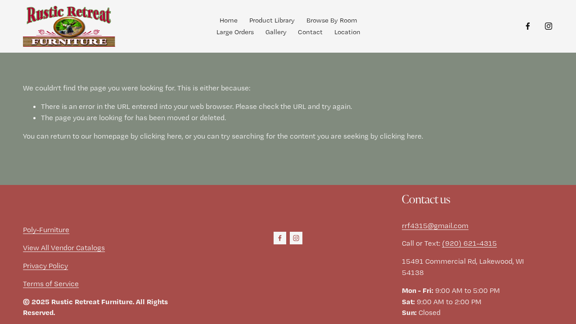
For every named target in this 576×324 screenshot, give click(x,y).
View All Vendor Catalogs (64, 247)
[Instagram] (548, 26)
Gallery (276, 32)
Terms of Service (51, 283)
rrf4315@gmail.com (435, 225)
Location (347, 32)
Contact (310, 32)
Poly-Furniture (46, 229)
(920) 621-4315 (469, 243)
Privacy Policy (45, 265)
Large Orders (235, 32)
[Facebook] (527, 26)
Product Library (272, 20)
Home (229, 20)
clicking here (161, 135)
